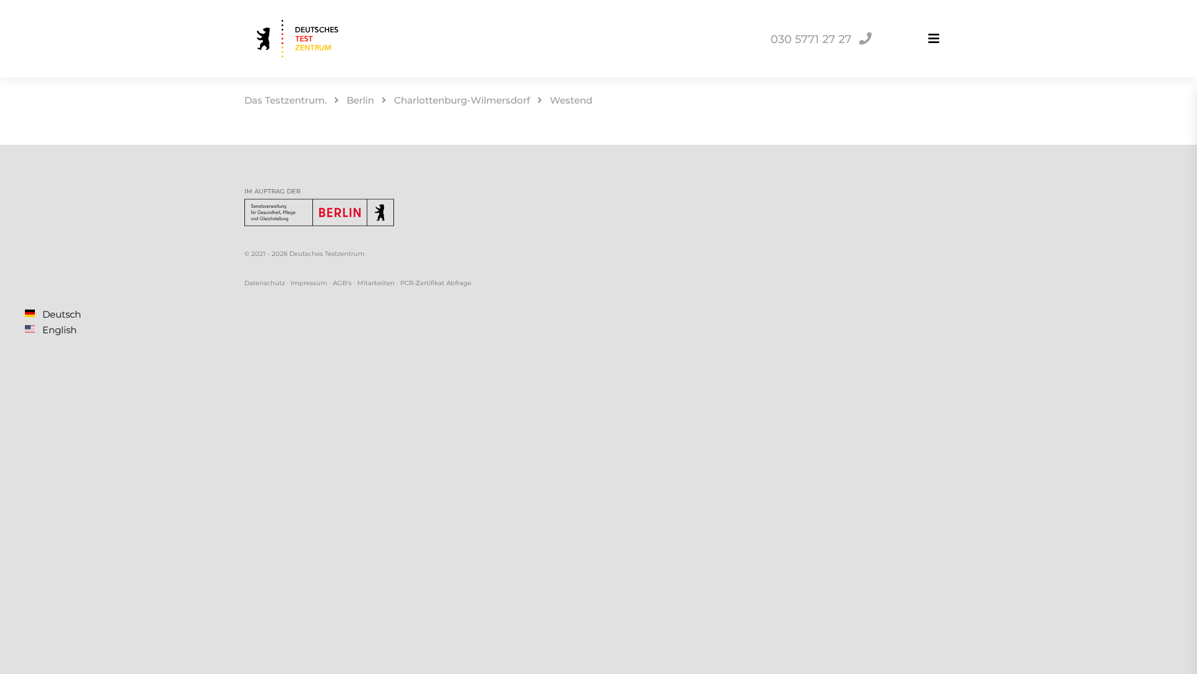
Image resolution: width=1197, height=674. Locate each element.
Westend (571, 100)
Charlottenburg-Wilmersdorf (462, 100)
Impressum (309, 283)
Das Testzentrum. (285, 100)
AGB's (342, 283)
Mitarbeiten (376, 283)
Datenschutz (264, 283)
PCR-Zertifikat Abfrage (435, 283)
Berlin (360, 100)
